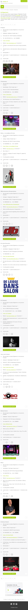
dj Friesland (18, 15)
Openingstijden (6, 52)
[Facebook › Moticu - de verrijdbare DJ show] (7, 166)
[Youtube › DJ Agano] (12, 61)
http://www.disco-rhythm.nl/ (12, 426)
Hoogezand (10, 197)
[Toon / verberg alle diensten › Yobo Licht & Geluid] (15, 376)
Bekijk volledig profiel (9, 128)
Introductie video (17, 381)
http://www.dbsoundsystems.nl (12, 206)
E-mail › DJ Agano (6, 40)
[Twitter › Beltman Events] (4, 442)
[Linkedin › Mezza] (9, 496)
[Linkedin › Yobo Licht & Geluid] (9, 387)
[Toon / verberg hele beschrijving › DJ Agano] (15, 46)
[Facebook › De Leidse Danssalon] (7, 275)
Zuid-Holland (5, 248)
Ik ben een (24, 1)
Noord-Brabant (5, 87)
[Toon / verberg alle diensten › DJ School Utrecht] (15, 543)
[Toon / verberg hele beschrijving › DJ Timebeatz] (15, 319)
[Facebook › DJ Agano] (7, 61)
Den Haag (10, 468)
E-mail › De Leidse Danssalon (8, 256)
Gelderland (5, 33)
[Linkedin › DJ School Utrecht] (9, 554)
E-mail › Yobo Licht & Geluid (8, 367)
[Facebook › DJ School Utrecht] (7, 554)
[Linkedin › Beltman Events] (9, 442)
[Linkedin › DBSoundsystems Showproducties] (9, 224)
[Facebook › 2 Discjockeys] (7, 113)
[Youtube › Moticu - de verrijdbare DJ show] (12, 166)
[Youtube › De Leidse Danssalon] (12, 275)
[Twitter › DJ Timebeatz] (4, 334)
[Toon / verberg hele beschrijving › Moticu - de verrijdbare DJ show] (15, 151)
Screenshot (19, 43)
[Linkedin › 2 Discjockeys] (9, 113)
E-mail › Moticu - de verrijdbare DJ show (10, 146)
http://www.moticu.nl (10, 148)
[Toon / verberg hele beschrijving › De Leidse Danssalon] (15, 262)
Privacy (16, 607)
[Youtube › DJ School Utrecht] (12, 554)
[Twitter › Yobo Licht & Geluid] (4, 387)
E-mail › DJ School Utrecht (8, 535)
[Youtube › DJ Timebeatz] (12, 334)
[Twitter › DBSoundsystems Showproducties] (4, 224)
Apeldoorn (10, 33)
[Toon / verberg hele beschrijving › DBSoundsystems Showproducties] (15, 209)
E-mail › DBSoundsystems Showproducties (11, 204)
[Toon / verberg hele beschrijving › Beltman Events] (15, 429)
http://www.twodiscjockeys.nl (12, 96)
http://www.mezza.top (11, 478)
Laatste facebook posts (15, 55)
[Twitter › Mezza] (4, 496)
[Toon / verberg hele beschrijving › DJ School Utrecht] (15, 540)
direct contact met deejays (6, 17)
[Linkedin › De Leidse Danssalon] (9, 275)
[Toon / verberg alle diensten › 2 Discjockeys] (15, 102)
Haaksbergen (10, 359)
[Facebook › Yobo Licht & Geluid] (7, 387)
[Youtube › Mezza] (12, 496)
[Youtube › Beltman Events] (12, 442)
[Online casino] (14, 582)
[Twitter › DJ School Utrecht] (4, 554)
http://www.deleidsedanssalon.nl (13, 258)
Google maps (15, 33)
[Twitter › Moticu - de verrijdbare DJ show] (4, 166)
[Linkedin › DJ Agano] (9, 61)
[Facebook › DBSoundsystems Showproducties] (7, 224)
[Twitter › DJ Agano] (4, 61)
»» (14, 24)
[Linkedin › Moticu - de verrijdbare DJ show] (9, 166)
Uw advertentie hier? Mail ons (14, 595)
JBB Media (13, 607)
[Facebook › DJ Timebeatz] (7, 334)
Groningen (5, 197)
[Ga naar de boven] (26, 77)
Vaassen (9, 416)
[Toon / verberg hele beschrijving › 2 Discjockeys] (15, 99)
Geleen (8, 138)
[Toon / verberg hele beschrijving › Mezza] (15, 481)
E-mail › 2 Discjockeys (7, 94)
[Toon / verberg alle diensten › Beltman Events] (15, 432)
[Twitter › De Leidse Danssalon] (4, 275)
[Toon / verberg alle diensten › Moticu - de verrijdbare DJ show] (15, 154)
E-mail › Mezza (6, 475)
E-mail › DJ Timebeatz (7, 313)
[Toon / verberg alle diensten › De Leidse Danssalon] (15, 264)
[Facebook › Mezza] (7, 496)
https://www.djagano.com (11, 43)
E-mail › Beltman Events (7, 423)
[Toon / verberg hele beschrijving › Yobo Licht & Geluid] (15, 373)
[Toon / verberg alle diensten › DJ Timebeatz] (15, 322)
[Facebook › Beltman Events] (7, 442)
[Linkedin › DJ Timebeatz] (9, 334)
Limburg (4, 138)
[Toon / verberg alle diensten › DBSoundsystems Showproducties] (15, 212)
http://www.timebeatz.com (11, 315)
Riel (10, 87)
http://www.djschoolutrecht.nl (12, 537)
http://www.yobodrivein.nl (11, 369)
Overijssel (5, 359)
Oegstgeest (11, 248)
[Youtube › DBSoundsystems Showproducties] (12, 224)
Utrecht (4, 527)
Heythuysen (9, 306)
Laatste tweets (6, 55)
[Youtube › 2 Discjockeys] (12, 113)
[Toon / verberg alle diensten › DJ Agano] (15, 49)
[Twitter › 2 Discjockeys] (4, 113)
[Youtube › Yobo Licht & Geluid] (12, 387)
